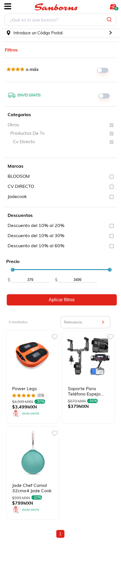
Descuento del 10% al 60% (36, 245)
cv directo (24, 141)
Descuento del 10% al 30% (36, 235)
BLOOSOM (19, 176)
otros (13, 124)
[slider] (13, 270)
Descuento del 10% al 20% (36, 225)
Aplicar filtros (62, 299)
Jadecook (17, 196)
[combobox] (60, 20)
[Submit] (110, 20)
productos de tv (27, 133)
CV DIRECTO (21, 186)
